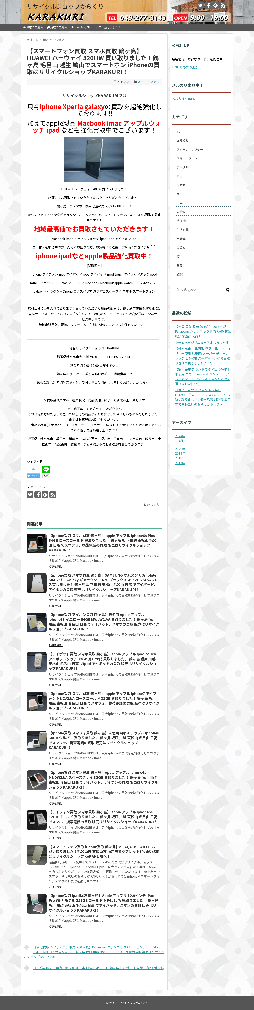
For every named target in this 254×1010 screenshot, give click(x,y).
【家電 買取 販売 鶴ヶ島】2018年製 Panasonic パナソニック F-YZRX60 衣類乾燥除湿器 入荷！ (203, 331)
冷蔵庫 (181, 185)
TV (178, 131)
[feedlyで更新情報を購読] (215, 5)
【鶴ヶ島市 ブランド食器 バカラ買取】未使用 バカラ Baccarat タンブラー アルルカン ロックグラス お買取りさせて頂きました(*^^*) (203, 376)
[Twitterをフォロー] (200, 5)
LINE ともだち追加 (185, 67)
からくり (153, 504)
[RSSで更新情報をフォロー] (223, 5)
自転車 (181, 238)
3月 (180, 440)
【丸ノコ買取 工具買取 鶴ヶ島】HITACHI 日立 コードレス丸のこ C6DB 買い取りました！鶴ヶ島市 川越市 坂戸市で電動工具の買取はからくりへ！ (203, 397)
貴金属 (181, 247)
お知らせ (183, 140)
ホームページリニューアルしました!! (201, 342)
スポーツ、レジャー (190, 149)
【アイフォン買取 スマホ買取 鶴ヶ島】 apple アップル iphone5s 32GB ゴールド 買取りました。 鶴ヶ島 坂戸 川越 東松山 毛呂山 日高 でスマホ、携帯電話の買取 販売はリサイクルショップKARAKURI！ (103, 816)
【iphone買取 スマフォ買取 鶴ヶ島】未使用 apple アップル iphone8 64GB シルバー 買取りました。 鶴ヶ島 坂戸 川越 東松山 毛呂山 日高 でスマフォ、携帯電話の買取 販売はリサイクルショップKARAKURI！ (104, 740)
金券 (180, 265)
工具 (180, 203)
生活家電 (183, 229)
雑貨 (180, 274)
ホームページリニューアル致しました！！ (97, 27)
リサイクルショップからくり (65, 6)
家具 (180, 194)
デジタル (183, 167)
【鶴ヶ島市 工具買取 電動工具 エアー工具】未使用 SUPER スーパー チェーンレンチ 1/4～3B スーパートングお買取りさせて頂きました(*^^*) (203, 355)
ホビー (181, 176)
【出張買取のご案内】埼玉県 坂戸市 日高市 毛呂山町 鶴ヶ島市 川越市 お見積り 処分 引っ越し (98, 970)
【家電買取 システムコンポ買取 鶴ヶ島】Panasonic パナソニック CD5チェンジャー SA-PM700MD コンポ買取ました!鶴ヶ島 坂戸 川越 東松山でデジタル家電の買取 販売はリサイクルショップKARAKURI (94, 952)
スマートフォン (148, 81)
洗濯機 (181, 221)
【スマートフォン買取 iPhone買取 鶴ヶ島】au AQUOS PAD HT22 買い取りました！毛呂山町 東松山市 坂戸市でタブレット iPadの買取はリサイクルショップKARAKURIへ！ (104, 851)
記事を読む (56, 566)
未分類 (181, 212)
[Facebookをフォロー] (208, 5)
